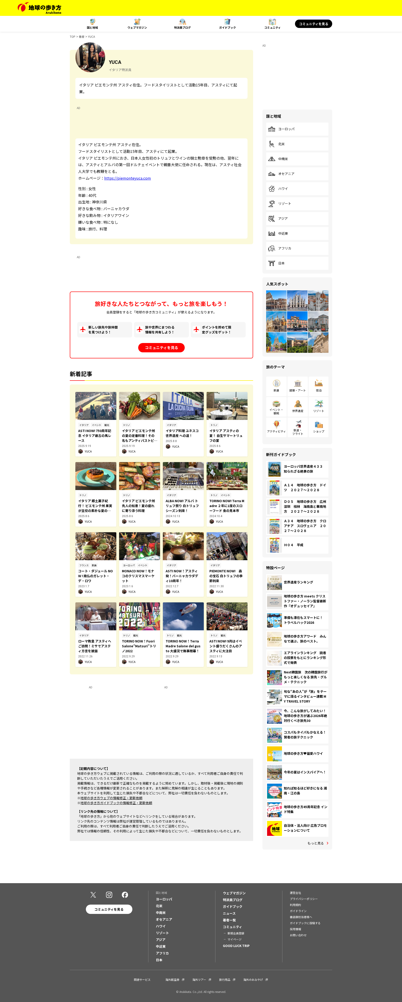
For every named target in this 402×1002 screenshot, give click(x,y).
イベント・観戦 (276, 411)
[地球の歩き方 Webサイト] (39, 8)
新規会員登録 (236, 933)
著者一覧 (229, 920)
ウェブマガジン (137, 27)
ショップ (318, 431)
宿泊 (319, 390)
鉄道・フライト (297, 431)
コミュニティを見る (313, 23)
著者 (81, 36)
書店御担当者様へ (301, 917)
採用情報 (295, 929)
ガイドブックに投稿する (305, 923)
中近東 (283, 233)
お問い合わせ (298, 935)
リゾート (284, 204)
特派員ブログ (182, 27)
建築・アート (297, 390)
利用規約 (295, 905)
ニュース (229, 913)
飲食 (276, 390)
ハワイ (283, 189)
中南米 (283, 159)
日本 (281, 263)
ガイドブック (227, 27)
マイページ (234, 939)
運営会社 (295, 893)
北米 (281, 144)
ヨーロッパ (286, 129)
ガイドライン (298, 911)
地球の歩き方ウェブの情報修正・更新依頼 (111, 798)
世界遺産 (297, 411)
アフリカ (284, 248)
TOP (72, 36)
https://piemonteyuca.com (127, 178)
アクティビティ (276, 431)
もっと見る (316, 843)
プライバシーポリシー (304, 899)
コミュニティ (272, 27)
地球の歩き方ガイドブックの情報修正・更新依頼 (116, 802)
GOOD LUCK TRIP (236, 945)
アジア (283, 218)
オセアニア (286, 174)
